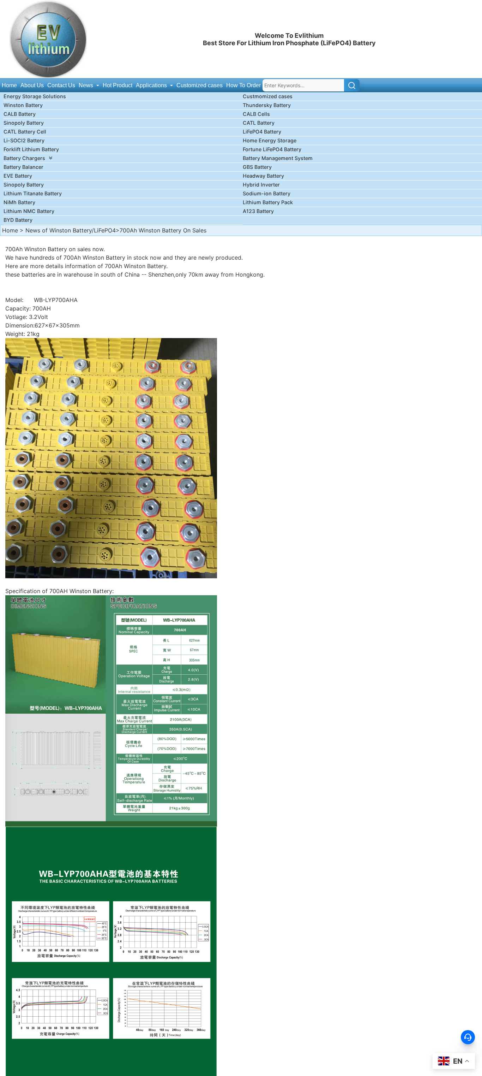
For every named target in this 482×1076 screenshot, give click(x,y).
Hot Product (117, 85)
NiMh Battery (19, 202)
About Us (32, 85)
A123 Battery (258, 211)
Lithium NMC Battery (29, 211)
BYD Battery (18, 220)
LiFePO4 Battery (262, 132)
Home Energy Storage (269, 140)
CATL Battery (259, 123)
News (87, 85)
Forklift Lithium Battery (31, 149)
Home (9, 85)
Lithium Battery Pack (268, 202)
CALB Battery (20, 114)
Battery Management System (278, 158)
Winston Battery (23, 105)
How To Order (243, 85)
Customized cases (199, 85)
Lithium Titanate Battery (33, 193)
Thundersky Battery (267, 105)
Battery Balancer (23, 167)
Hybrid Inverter (261, 185)
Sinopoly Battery (24, 123)
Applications (152, 85)
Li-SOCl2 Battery (24, 140)
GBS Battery (257, 167)
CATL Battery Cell (25, 132)
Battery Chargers (24, 158)
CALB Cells (256, 114)
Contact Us (61, 85)
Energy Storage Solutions (35, 96)
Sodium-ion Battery (266, 193)
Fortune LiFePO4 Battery (272, 149)
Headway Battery (263, 176)
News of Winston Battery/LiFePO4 (70, 230)
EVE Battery (18, 176)
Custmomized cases (268, 96)
